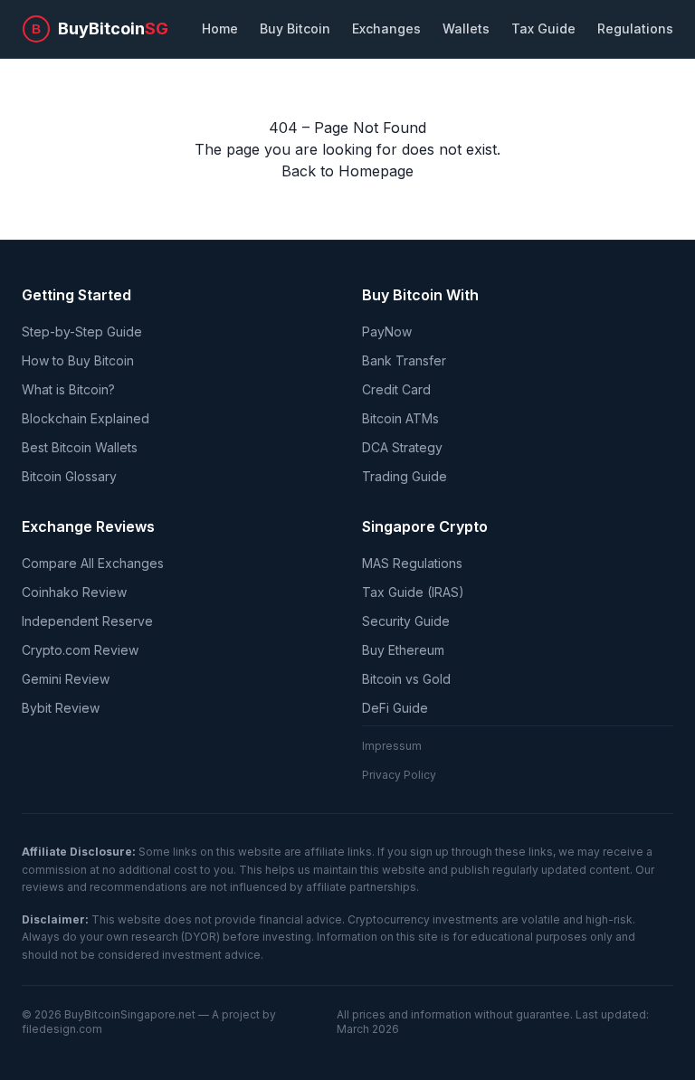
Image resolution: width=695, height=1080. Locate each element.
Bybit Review (61, 707)
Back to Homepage (347, 171)
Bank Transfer (404, 360)
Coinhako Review (74, 592)
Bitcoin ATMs (400, 418)
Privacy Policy (399, 775)
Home (220, 28)
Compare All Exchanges (93, 563)
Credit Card (396, 389)
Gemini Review (65, 679)
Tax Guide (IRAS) (413, 592)
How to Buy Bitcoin (78, 360)
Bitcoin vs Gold (406, 679)
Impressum (392, 746)
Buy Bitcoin (295, 28)
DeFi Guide (395, 707)
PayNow (387, 331)
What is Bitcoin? (68, 389)
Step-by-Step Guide (82, 331)
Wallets (466, 28)
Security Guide (406, 621)
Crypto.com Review (80, 650)
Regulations (635, 28)
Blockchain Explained (85, 418)
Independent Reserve (87, 621)
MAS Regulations (412, 563)
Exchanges (386, 28)
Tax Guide (543, 28)
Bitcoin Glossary (69, 476)
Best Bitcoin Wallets (80, 447)
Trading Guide (404, 476)
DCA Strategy (402, 447)
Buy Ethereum (403, 650)
